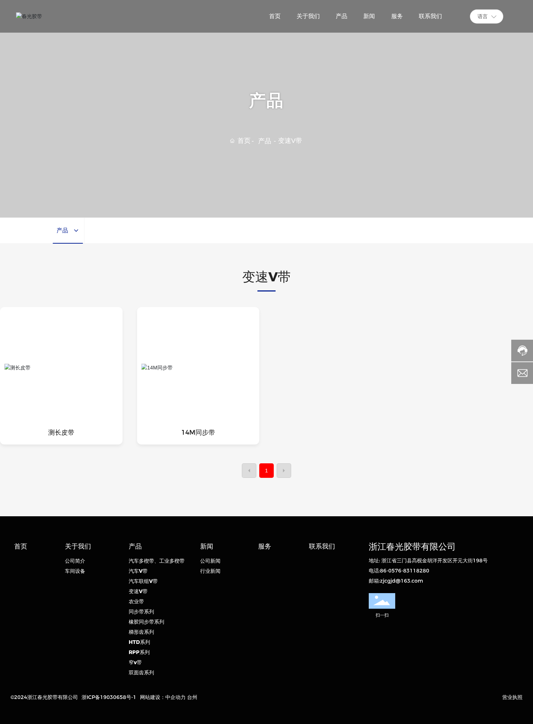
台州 (192, 697)
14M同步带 (198, 433)
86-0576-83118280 (404, 570)
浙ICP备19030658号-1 (109, 697)
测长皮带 (61, 433)
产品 (264, 141)
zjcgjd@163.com (401, 581)
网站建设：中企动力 (163, 697)
